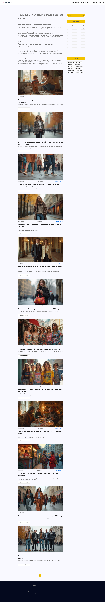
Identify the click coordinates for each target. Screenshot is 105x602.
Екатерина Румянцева (59, 96)
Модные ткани (76, 40)
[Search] (83, 15)
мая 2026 (77, 64)
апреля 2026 (71, 66)
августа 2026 (71, 62)
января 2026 (79, 68)
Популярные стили (76, 43)
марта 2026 (79, 66)
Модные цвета (76, 34)
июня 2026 (70, 64)
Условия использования (34, 589)
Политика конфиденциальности (34, 591)
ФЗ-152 (34, 593)
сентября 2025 (79, 72)
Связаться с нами (34, 595)
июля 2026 (78, 62)
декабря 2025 (71, 70)
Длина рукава (94, 2)
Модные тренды (76, 25)
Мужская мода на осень (76, 52)
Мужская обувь (76, 46)
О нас (35, 587)
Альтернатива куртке (85, 2)
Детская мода (76, 37)
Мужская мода (76, 31)
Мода (76, 28)
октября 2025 (71, 72)
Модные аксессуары (76, 49)
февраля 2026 (71, 68)
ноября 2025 (79, 70)
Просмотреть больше (24, 108)
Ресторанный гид (75, 2)
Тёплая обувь (101, 2)
